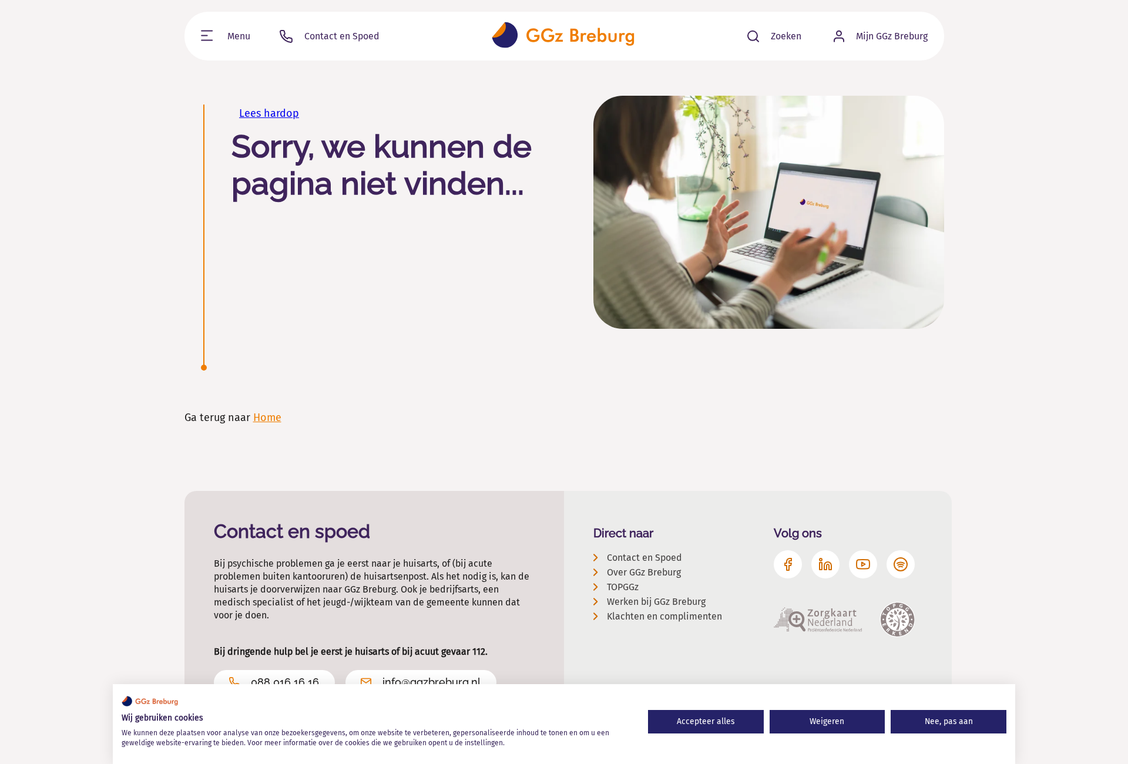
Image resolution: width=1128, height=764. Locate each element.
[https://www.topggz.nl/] (897, 619)
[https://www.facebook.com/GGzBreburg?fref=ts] (788, 564)
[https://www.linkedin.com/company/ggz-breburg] (825, 564)
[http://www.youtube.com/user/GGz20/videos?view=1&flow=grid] (863, 564)
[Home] (563, 36)
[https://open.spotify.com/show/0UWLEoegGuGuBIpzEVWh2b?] (901, 564)
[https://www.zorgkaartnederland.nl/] (818, 619)
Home (267, 417)
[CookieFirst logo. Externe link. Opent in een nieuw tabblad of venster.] (150, 701)
